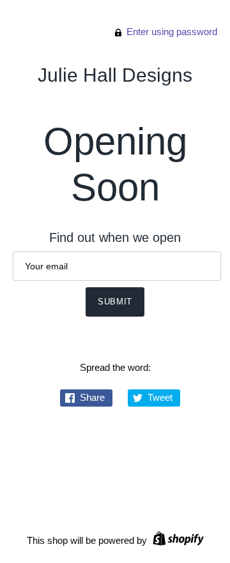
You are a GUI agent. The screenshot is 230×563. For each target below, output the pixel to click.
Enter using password (170, 31)
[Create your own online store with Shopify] (177, 540)
